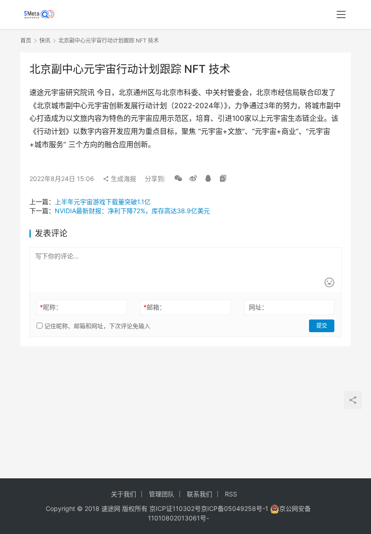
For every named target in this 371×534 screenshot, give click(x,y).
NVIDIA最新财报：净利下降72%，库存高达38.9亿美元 (132, 211)
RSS (231, 494)
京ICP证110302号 (175, 508)
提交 (321, 325)
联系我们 (199, 494)
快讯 (44, 40)
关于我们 (123, 494)
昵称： (51, 307)
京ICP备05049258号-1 (235, 508)
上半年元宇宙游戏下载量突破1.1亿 (103, 201)
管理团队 (161, 494)
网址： (258, 307)
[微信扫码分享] (178, 179)
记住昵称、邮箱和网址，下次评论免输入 (96, 325)
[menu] (341, 14)
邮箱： (154, 307)
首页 (25, 40)
